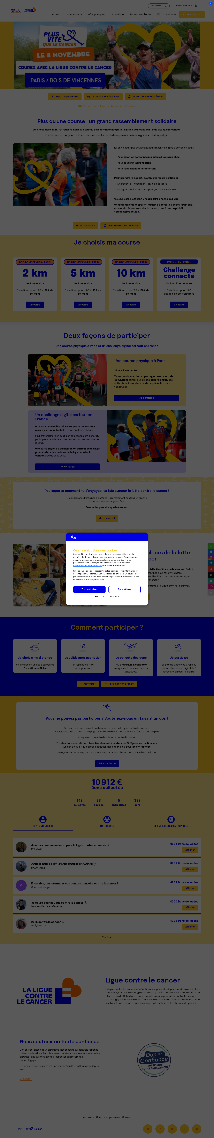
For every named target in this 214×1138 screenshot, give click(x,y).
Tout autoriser (89, 589)
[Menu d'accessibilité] (211, 3)
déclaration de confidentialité (87, 566)
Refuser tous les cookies (107, 596)
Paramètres (124, 589)
